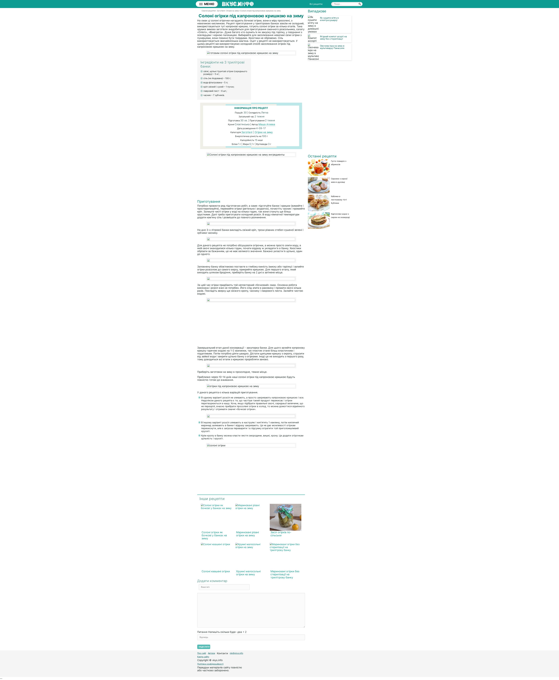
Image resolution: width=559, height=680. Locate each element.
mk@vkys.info (236, 653)
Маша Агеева (267, 124)
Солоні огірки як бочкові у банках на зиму (214, 535)
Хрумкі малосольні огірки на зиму (248, 573)
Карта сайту (203, 656)
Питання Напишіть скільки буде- (221, 631)
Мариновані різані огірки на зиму (247, 534)
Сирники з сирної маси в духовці (339, 180)
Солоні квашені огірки (216, 571)
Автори (211, 653)
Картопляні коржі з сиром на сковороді (340, 215)
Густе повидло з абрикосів (338, 163)
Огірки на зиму (264, 132)
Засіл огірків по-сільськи (280, 534)
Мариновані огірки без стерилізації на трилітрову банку (284, 574)
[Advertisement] (251, 179)
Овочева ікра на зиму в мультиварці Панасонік (332, 47)
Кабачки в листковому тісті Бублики (339, 199)
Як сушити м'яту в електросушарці (329, 19)
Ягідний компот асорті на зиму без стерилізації (333, 37)
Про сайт (201, 653)
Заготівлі (246, 132)
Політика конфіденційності (210, 664)
